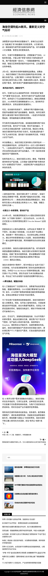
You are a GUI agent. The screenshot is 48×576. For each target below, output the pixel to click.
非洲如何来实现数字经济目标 (25, 503)
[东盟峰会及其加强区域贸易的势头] (8, 496)
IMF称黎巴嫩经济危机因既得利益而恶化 (28, 485)
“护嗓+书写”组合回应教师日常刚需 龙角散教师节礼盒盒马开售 (24, 553)
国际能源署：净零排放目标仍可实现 (27, 467)
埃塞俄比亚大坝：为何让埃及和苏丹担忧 (29, 476)
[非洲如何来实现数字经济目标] (8, 505)
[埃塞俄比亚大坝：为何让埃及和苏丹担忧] (8, 478)
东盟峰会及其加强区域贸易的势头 (26, 494)
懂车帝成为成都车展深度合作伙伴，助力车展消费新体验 (21, 527)
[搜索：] (24, 457)
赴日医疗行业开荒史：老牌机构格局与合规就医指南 (20, 523)
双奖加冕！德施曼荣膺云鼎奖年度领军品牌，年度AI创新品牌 (23, 530)
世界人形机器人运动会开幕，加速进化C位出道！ (19, 519)
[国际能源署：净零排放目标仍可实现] (8, 469)
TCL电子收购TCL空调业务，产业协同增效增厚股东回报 (21, 563)
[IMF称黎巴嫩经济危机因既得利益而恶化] (8, 487)
